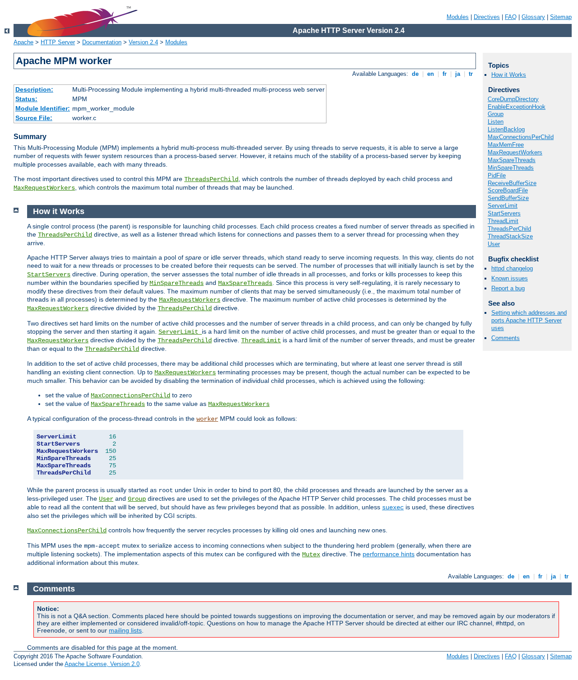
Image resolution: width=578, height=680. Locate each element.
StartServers (504, 213)
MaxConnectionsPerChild (521, 137)
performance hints (389, 554)
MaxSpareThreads (512, 160)
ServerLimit (502, 205)
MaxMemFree (506, 144)
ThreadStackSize (510, 236)
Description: (34, 89)
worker (207, 419)
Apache (23, 42)
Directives (487, 17)
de (415, 73)
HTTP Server (58, 42)
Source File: (33, 117)
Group (495, 114)
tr (471, 73)
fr (444, 73)
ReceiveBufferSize (512, 183)
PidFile (497, 175)
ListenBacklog (506, 129)
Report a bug (508, 288)
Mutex (311, 554)
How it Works (508, 74)
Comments (505, 338)
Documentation (101, 42)
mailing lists (125, 630)
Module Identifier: (42, 108)
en (430, 73)
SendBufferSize (508, 198)
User (494, 244)
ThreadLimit (503, 221)
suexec (393, 507)
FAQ (511, 17)
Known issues (509, 278)
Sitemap (561, 17)
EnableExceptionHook (516, 106)
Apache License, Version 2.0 (102, 664)
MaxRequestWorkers (44, 187)
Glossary (533, 17)
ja (457, 73)
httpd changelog (512, 268)
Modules (458, 17)
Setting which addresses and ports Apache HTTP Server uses (529, 320)
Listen (495, 121)
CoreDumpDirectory (513, 99)
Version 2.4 (143, 42)
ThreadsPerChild (211, 179)
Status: (26, 98)
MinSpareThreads (511, 167)
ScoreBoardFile (508, 190)
